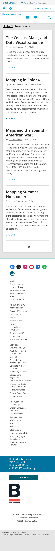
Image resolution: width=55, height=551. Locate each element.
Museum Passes (17, 389)
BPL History (15, 314)
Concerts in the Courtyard (17, 367)
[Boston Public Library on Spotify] (44, 267)
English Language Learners (18, 409)
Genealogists (16, 416)
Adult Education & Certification (18, 352)
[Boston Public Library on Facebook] (12, 267)
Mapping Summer (22, 194)
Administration (16, 307)
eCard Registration (18, 371)
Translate (42, 3)
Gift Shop (14, 317)
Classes (13, 356)
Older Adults (15, 429)
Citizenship (15, 404)
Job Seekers (15, 420)
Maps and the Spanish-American (26, 133)
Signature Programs (19, 396)
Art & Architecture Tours (18, 295)
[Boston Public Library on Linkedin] (38, 267)
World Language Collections (17, 437)
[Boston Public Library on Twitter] (18, 267)
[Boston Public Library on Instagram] (25, 267)
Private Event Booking (20, 393)
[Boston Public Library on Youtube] (31, 267)
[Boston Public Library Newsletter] (12, 273)
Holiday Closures (17, 290)
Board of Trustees (18, 311)
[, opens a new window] (14, 503)
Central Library (16, 287)
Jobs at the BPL (17, 320)
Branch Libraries (17, 284)
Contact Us (15, 336)
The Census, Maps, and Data (26, 40)
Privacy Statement (34, 514)
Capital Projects (17, 299)
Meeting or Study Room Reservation (18, 385)
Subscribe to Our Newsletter (17, 328)
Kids (12, 423)
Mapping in (21, 79)
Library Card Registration (15, 376)
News (12, 324)
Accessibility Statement (27, 517)
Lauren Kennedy (16, 47)
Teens (13, 426)
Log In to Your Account (20, 380)
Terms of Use (18, 514)
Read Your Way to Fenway (18, 443)
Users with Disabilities (20, 433)
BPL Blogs (8, 25)
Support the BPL (17, 333)
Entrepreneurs (16, 413)
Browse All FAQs (17, 347)
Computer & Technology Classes (19, 361)
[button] (4, 8)
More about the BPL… (20, 339)
